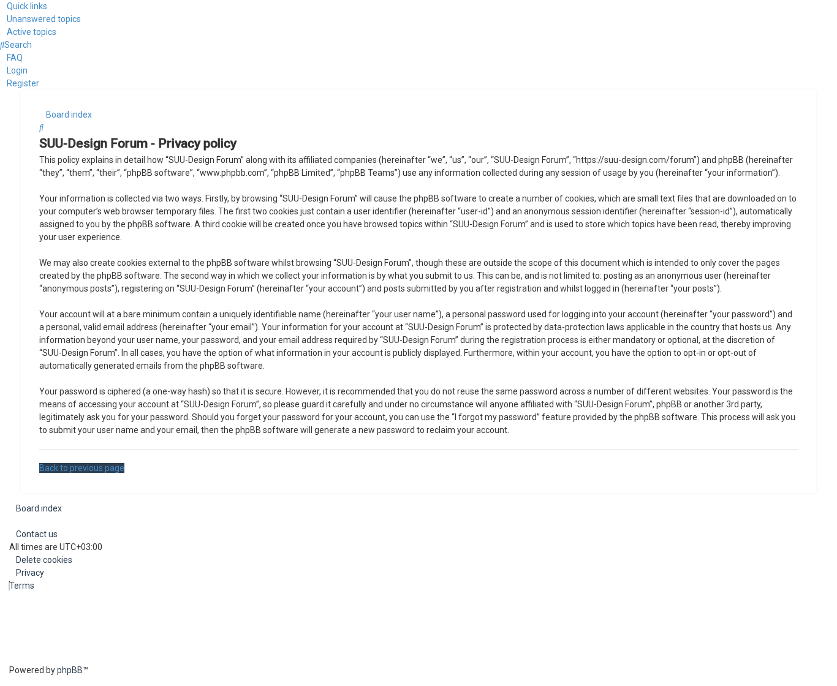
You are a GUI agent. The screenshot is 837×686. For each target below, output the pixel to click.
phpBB (70, 670)
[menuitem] (40, 19)
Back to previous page (81, 468)
